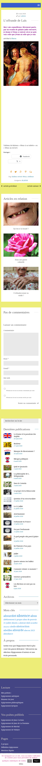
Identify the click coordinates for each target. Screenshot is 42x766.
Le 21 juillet (18, 506)
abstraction (22, 626)
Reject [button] (36, 761)
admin (23, 16)
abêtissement (9, 619)
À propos (4, 744)
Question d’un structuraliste (24, 499)
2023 (33, 630)
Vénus (25, 177)
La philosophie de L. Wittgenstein (22, 475)
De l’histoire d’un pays (22, 546)
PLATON (25, 180)
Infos (21, 764)
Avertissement (19, 514)
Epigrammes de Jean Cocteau (12, 720)
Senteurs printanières (22, 577)
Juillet (16, 554)
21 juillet (7, 623)
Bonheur (17, 443)
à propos (19, 619)
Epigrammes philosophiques (12, 702)
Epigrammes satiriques (10, 696)
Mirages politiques (21, 459)
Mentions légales (7, 750)
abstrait (22, 623)
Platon (13, 38)
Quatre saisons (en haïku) (23, 561)
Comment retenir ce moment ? (25, 569)
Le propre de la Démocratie (24, 491)
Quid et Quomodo (20, 467)
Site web (7, 378)
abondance (8, 633)
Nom (6, 359)
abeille (13, 626)
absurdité (10, 616)
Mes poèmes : (6, 693)
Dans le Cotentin (20, 483)
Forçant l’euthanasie (21, 529)
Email (6, 368)
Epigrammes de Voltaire (10, 730)
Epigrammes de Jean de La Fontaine (15, 723)
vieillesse (30, 177)
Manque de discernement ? (24, 451)
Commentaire (9, 330)
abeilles (8, 630)
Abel (28, 623)
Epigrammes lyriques (9, 706)
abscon (27, 630)
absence (23, 615)
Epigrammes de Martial (10, 726)
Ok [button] (29, 761)
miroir (20, 177)
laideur (14, 177)
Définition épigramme (9, 747)
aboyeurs (7, 627)
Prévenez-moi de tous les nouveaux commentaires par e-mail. (20, 390)
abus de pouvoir (30, 619)
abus (33, 616)
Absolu (15, 623)
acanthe (34, 623)
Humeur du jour (7, 699)
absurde (18, 630)
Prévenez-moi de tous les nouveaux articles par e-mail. (19, 397)
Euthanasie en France (22, 522)
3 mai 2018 (22, 14)
